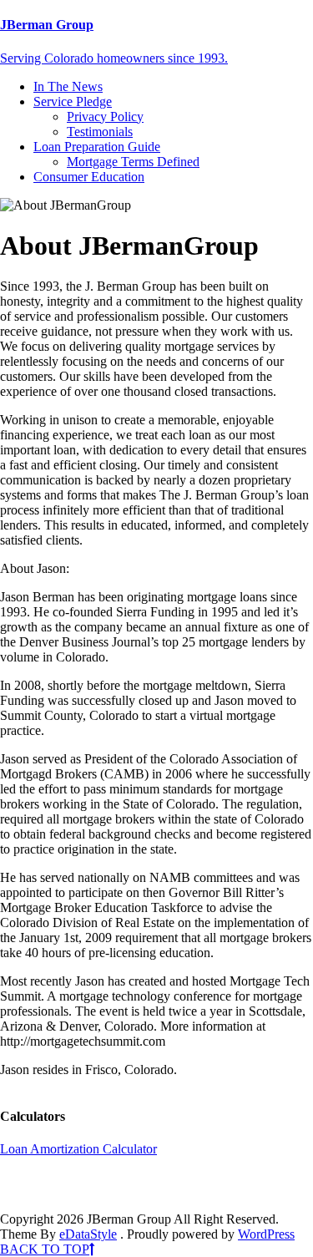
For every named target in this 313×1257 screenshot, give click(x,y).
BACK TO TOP (44, 1249)
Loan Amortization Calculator (78, 1149)
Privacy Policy (105, 116)
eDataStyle (88, 1234)
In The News (68, 86)
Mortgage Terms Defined (133, 162)
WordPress (266, 1234)
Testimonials (100, 131)
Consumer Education (88, 177)
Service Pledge (72, 101)
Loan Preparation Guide (96, 146)
